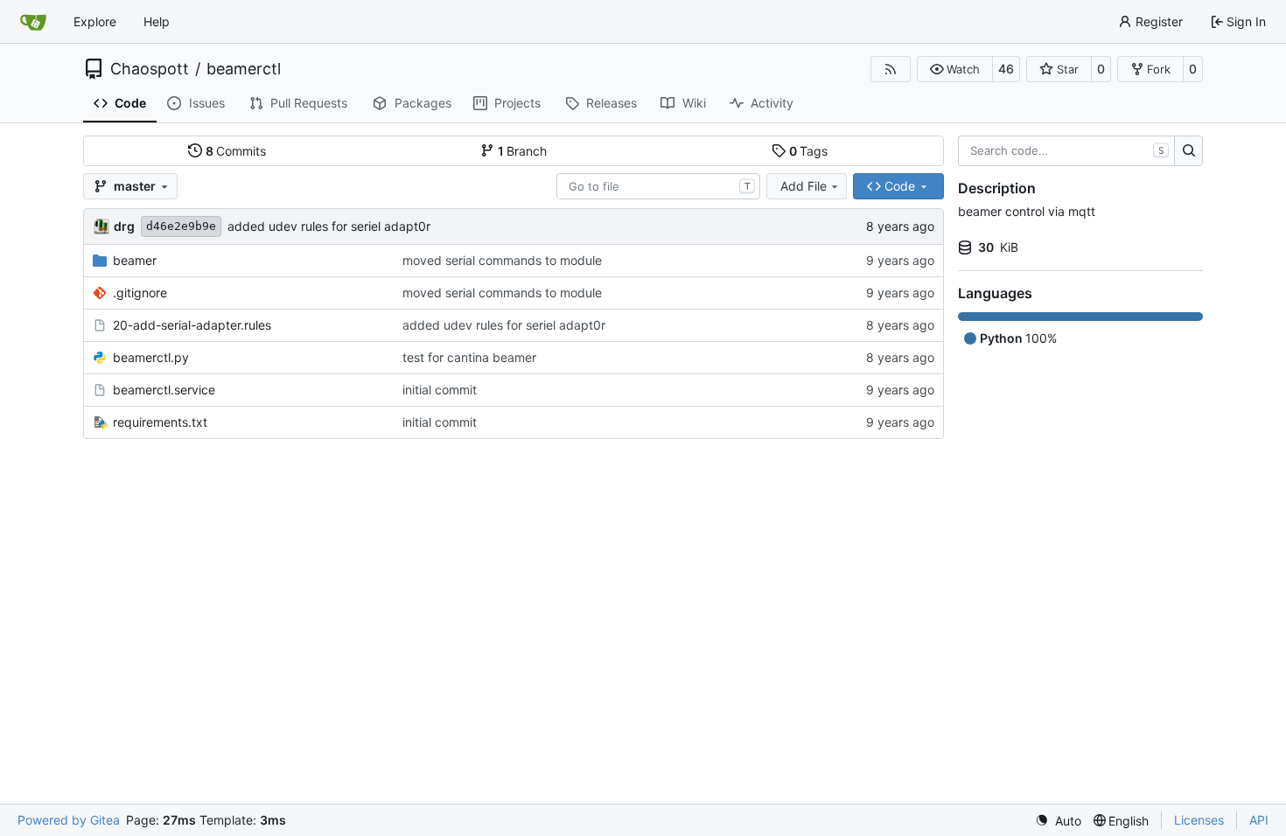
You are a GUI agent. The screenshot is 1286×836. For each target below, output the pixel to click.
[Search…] (1188, 151)
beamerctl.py (151, 357)
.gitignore (140, 292)
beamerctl (243, 69)
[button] (955, 69)
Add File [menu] (803, 185)
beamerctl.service (164, 389)
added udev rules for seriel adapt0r (328, 226)
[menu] (1058, 820)
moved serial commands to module (502, 260)
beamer (135, 260)
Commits (236, 150)
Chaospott (149, 69)
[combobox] (658, 186)
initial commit (439, 389)
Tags (808, 150)
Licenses (1199, 819)
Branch (523, 150)
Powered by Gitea (68, 819)
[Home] (33, 22)
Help (156, 21)
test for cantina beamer (469, 357)
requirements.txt (160, 422)
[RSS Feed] (890, 69)
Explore (94, 21)
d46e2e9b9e (181, 226)
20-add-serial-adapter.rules (192, 324)
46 (1006, 68)
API (1259, 819)
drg (124, 226)
